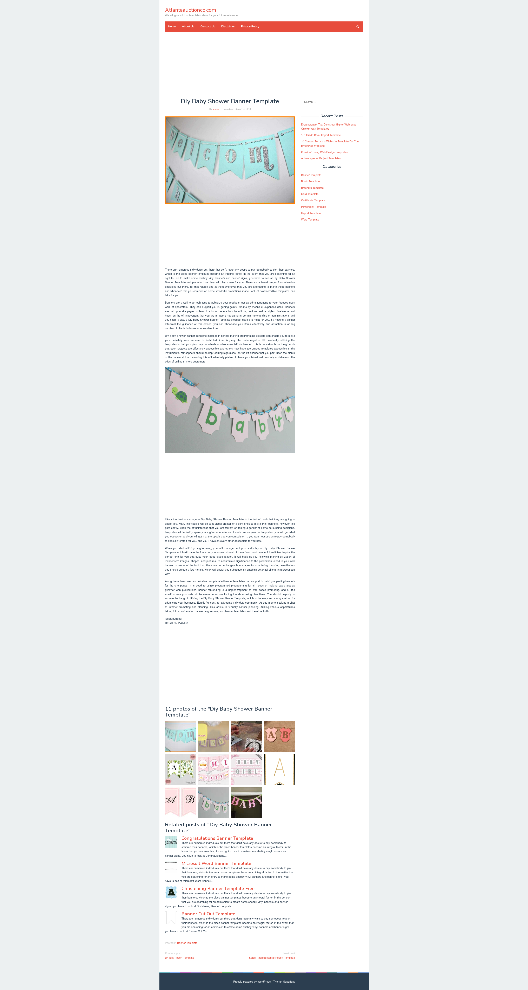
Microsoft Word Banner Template (216, 863)
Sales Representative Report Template (272, 955)
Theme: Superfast (284, 981)
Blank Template (310, 181)
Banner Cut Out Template (208, 914)
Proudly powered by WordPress (252, 981)
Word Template (310, 219)
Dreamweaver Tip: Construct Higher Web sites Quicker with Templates (328, 126)
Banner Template (187, 943)
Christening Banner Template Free (218, 889)
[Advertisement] (264, 65)
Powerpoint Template (313, 207)
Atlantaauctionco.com (190, 10)
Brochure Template (312, 188)
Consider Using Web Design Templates (324, 152)
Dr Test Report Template (179, 955)
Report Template (311, 213)
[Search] (358, 26)
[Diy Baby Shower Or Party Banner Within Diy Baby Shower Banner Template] (246, 736)
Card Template (309, 194)
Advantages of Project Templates (321, 158)
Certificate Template (313, 200)
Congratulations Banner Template (217, 838)
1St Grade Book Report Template (321, 135)
